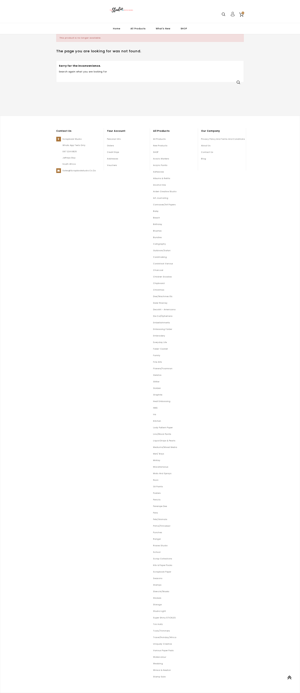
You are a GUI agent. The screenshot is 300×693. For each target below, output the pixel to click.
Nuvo (155, 480)
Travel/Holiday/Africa (164, 637)
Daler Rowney (160, 303)
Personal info (114, 139)
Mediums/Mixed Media (165, 447)
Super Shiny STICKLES (164, 617)
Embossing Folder (162, 329)
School (157, 552)
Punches (157, 532)
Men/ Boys (158, 453)
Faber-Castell (160, 349)
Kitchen (157, 421)
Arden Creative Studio (164, 191)
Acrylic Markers (161, 158)
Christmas (158, 290)
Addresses (112, 158)
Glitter (156, 381)
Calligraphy (159, 244)
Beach (156, 217)
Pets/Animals (160, 519)
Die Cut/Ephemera (162, 316)
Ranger (157, 539)
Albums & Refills (161, 178)
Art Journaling (160, 198)
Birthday (157, 224)
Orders (110, 145)
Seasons (157, 578)
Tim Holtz (158, 624)
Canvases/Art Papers (164, 204)
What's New (163, 28)
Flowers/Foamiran (162, 368)
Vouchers (112, 165)
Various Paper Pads (163, 650)
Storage (157, 604)
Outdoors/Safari (162, 250)
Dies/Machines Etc (163, 296)
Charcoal (158, 270)
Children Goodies (162, 276)
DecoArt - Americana (164, 309)
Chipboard (159, 283)
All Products (138, 28)
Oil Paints (158, 486)
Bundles (157, 237)
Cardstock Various (163, 263)
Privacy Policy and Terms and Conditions (223, 139)
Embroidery (159, 335)
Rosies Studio (160, 545)
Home (116, 28)
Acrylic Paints (160, 165)
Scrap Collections (162, 558)
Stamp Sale (159, 676)
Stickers (157, 598)
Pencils (156, 499)
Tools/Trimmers (161, 630)
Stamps (157, 585)
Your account (116, 131)
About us (205, 145)
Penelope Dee (160, 506)
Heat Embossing (161, 401)
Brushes (157, 230)
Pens (155, 512)
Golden (157, 388)
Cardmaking (160, 257)
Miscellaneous (160, 467)
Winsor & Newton (162, 670)
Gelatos (157, 375)
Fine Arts (157, 362)
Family (156, 355)
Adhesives (158, 171)
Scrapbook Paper (162, 571)
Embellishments (161, 322)
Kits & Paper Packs (162, 565)
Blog (203, 158)
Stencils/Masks (161, 591)
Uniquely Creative (162, 644)
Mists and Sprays (162, 473)
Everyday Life (160, 342)
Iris (154, 414)
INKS (155, 408)
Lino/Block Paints (162, 434)
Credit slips (113, 152)
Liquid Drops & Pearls (164, 440)
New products (160, 145)
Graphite (157, 394)
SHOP (184, 28)
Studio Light (159, 611)
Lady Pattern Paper (163, 427)
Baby (156, 211)
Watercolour (159, 657)
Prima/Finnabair (161, 526)
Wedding (158, 663)
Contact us (207, 152)
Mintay (156, 460)
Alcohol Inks (159, 185)
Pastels (157, 493)
